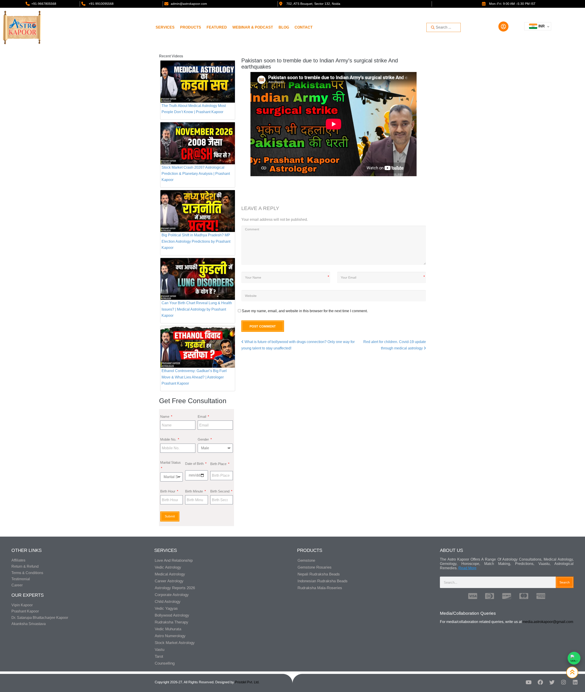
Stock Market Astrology (175, 643)
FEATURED (217, 27)
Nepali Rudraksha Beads (319, 574)
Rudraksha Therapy (171, 622)
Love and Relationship (174, 560)
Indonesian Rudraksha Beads (323, 581)
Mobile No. (168, 439)
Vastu (159, 649)
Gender (204, 439)
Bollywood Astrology (172, 615)
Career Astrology (169, 581)
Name (165, 416)
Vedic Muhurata (168, 629)
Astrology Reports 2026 (175, 588)
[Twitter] (552, 682)
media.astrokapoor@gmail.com (548, 622)
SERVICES (165, 27)
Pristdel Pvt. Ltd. (247, 682)
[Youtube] (528, 682)
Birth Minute (194, 491)
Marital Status (170, 462)
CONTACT (304, 27)
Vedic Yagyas (166, 608)
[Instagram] (563, 682)
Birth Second (220, 491)
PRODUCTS (190, 27)
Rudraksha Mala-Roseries (320, 588)
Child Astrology (168, 601)
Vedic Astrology (168, 567)
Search (564, 582)
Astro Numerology (170, 636)
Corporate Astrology (172, 595)
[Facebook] (540, 682)
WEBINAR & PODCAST (252, 27)
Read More (467, 568)
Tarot (159, 656)
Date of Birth (195, 464)
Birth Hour (168, 491)
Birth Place (218, 464)
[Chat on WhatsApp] (574, 658)
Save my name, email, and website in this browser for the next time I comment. (305, 311)
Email (202, 416)
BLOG (284, 27)
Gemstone (306, 560)
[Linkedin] (575, 682)
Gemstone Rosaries (315, 567)
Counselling (165, 663)
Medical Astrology (170, 574)
